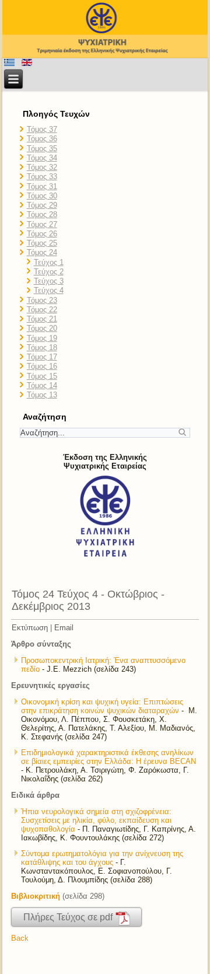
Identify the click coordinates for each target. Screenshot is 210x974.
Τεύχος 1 (49, 262)
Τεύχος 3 (49, 281)
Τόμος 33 (42, 176)
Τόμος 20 (42, 328)
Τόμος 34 (42, 157)
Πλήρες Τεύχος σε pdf (69, 917)
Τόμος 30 (42, 195)
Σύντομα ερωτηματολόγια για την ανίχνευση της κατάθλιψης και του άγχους (102, 858)
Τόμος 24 (42, 252)
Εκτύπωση (30, 627)
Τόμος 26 (42, 233)
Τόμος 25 (42, 243)
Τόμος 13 (42, 394)
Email (64, 627)
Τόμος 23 (42, 300)
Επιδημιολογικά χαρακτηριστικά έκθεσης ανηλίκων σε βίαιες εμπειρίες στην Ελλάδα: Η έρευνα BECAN (108, 757)
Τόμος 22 (42, 309)
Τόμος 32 (42, 167)
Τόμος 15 (42, 376)
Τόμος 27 (42, 224)
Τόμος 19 (42, 338)
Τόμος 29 (42, 205)
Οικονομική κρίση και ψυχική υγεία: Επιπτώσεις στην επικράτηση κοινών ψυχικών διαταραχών (102, 706)
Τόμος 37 (42, 129)
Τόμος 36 (42, 138)
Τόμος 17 (42, 356)
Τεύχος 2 (49, 271)
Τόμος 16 (42, 366)
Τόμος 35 (42, 148)
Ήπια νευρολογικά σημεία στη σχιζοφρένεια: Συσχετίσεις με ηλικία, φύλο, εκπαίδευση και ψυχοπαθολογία (96, 820)
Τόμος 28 (42, 214)
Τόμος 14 (42, 385)
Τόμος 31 (42, 186)
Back (20, 938)
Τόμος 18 (42, 347)
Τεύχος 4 (49, 290)
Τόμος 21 (42, 319)
